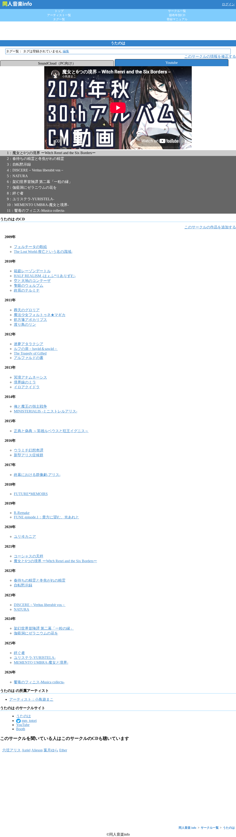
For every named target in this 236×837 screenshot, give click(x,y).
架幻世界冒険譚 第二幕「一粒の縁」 (44, 628)
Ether (63, 750)
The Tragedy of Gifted (30, 353)
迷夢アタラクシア (28, 344)
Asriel (26, 750)
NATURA (21, 609)
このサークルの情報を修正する (210, 56)
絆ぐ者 (19, 653)
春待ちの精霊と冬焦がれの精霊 (39, 580)
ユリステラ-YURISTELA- (35, 658)
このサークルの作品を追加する (210, 227)
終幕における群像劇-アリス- (37, 475)
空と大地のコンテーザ (32, 281)
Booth (20, 729)
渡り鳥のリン (25, 324)
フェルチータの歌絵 (30, 247)
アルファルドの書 (28, 358)
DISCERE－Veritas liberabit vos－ (39, 605)
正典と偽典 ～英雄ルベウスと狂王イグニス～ (51, 431)
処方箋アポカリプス (30, 320)
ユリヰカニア (25, 536)
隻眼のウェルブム (28, 285)
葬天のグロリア (27, 310)
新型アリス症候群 (28, 455)
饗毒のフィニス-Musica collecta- (39, 682)
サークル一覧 (177, 11)
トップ (59, 11)
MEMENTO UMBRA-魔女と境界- (41, 662)
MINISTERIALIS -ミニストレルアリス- (45, 411)
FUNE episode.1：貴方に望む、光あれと (46, 517)
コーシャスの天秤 (28, 556)
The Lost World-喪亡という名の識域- (43, 252)
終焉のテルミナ (27, 290)
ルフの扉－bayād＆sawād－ (36, 349)
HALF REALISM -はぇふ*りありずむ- (45, 276)
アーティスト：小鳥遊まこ (31, 699)
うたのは (23, 716)
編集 (66, 51)
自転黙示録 (23, 585)
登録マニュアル (177, 19)
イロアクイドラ (27, 387)
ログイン (228, 4)
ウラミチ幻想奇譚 (28, 450)
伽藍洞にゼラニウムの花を (36, 633)
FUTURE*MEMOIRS (31, 494)
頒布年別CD (177, 15)
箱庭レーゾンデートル (32, 271)
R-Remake (22, 513)
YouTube (23, 725)
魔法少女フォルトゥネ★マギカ (39, 315)
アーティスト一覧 (59, 15)
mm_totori (29, 721)
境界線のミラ (25, 382)
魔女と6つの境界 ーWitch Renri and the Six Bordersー (55, 561)
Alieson (37, 750)
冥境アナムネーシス (30, 377)
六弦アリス (11, 750)
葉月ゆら (51, 750)
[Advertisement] (118, 31)
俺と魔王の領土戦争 (30, 406)
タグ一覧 (59, 19)
